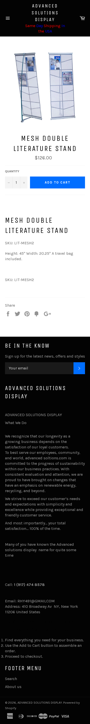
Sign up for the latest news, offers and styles (45, 356)
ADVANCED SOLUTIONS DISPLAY (45, 12)
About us (13, 686)
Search (11, 678)
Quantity (12, 171)
